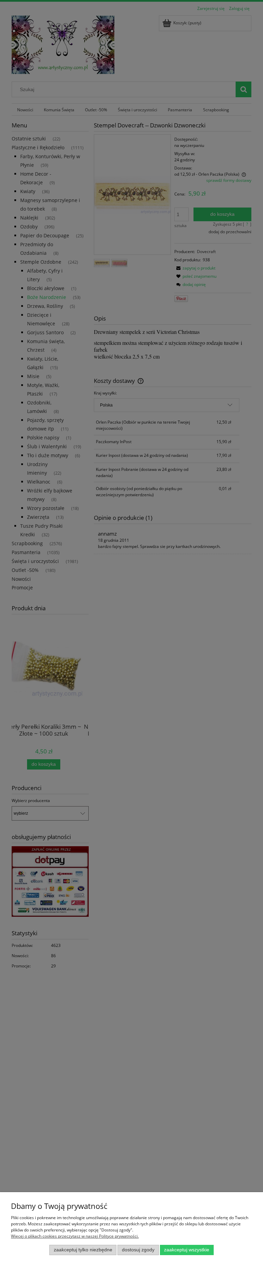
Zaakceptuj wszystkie (186, 1249)
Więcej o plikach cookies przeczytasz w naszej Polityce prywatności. (75, 1236)
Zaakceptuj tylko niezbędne (83, 1249)
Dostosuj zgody (138, 1249)
